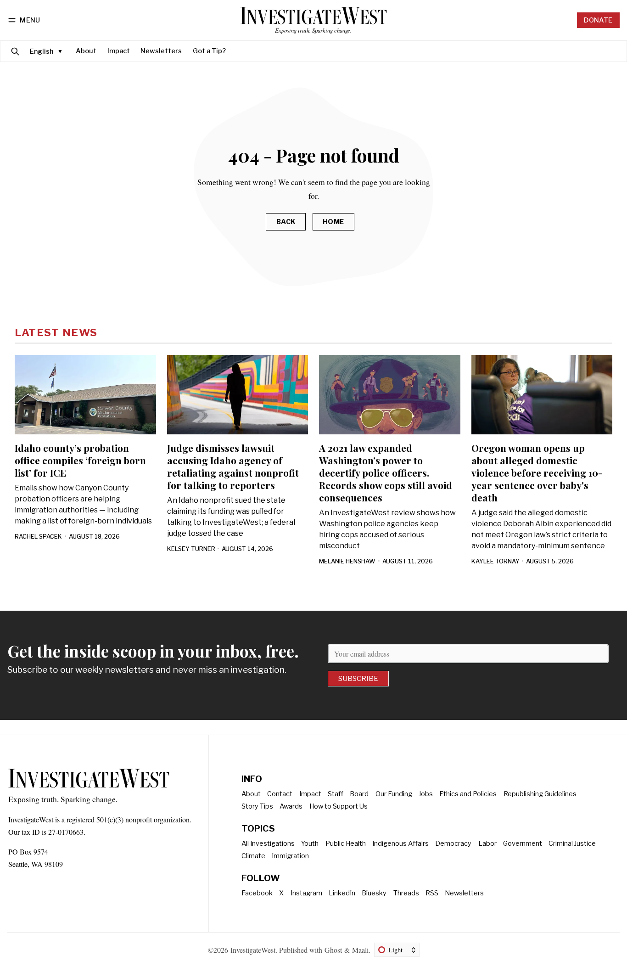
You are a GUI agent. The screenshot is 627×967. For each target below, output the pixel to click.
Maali (360, 950)
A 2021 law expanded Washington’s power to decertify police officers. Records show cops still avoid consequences (385, 472)
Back (286, 222)
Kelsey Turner (191, 548)
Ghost (333, 950)
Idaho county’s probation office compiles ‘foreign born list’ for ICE (80, 460)
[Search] (15, 51)
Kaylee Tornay (495, 561)
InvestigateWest (252, 950)
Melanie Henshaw (347, 561)
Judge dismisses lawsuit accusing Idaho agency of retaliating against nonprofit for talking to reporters (233, 466)
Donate (598, 20)
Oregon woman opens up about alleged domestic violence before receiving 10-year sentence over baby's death (537, 472)
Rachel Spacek (38, 536)
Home (333, 222)
